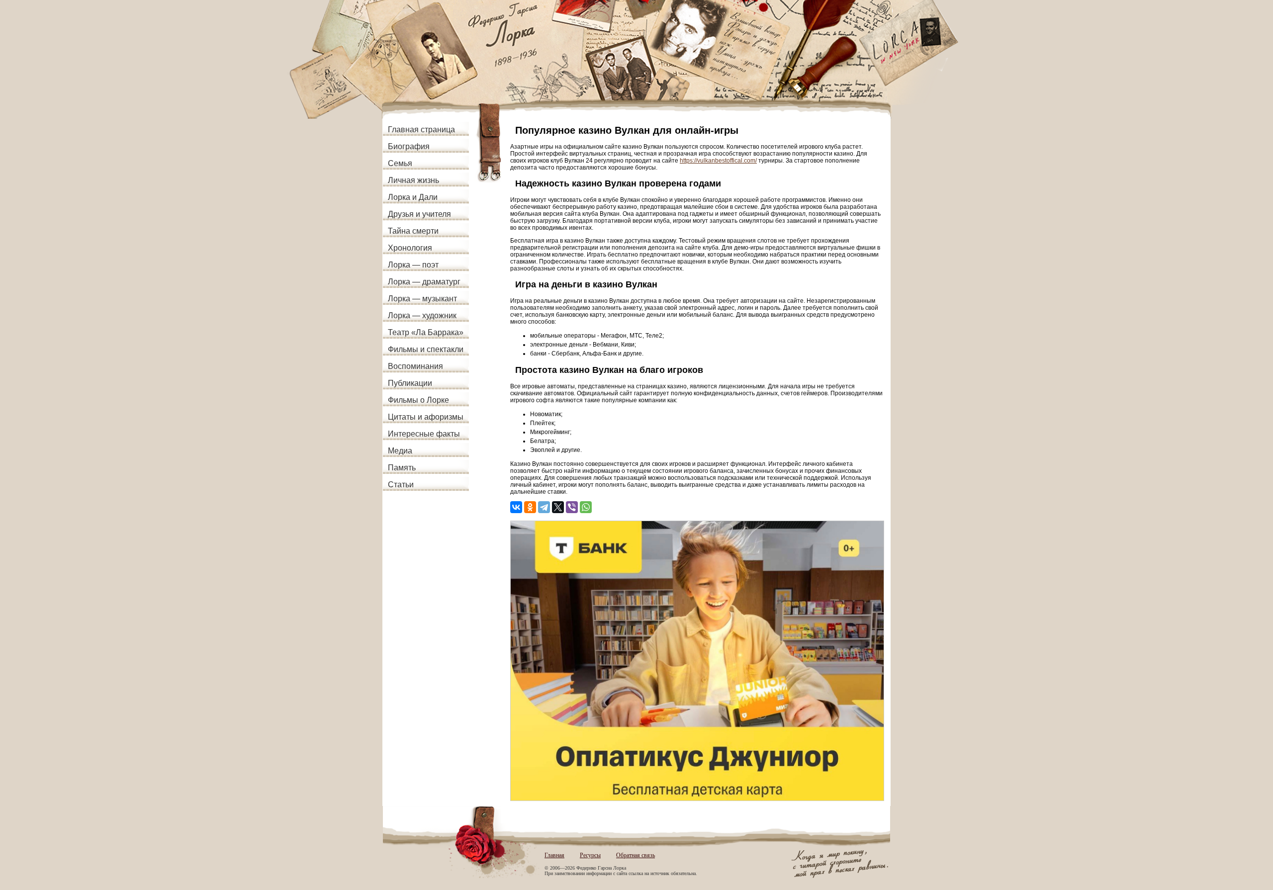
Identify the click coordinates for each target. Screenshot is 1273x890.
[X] (558, 507)
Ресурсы (590, 855)
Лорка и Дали (413, 197)
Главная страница (421, 129)
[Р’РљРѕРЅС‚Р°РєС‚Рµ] (516, 507)
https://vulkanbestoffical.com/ (718, 160)
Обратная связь (635, 855)
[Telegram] (544, 507)
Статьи (401, 484)
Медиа (400, 450)
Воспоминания (415, 366)
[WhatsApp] (586, 507)
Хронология (410, 248)
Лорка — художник (422, 315)
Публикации (410, 383)
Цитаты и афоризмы (425, 417)
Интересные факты (424, 434)
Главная (554, 855)
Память (402, 467)
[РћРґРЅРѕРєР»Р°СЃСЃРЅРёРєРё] (530, 507)
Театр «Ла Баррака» (425, 332)
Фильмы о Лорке (418, 400)
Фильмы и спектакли (425, 349)
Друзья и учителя (419, 214)
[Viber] (572, 507)
